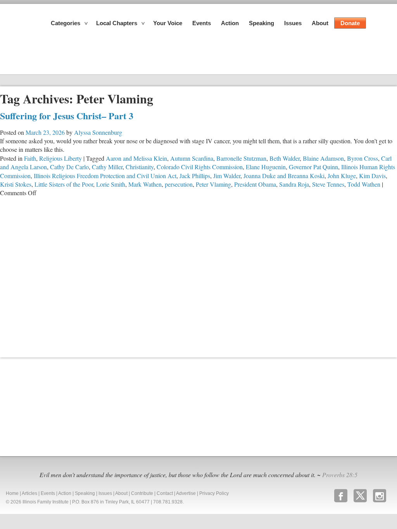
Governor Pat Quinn (313, 167)
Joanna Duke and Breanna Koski (284, 176)
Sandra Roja (294, 184)
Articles (29, 493)
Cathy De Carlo (69, 167)
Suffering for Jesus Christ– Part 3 (66, 115)
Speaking (261, 23)
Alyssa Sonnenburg (98, 132)
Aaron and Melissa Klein (136, 158)
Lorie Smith (110, 184)
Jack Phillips (195, 176)
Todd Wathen (363, 184)
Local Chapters (116, 23)
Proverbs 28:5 (339, 475)
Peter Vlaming (213, 184)
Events (201, 23)
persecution (179, 184)
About (320, 23)
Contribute (142, 493)
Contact (165, 493)
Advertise (186, 493)
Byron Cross (362, 158)
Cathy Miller (107, 167)
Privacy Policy (214, 493)
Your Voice (167, 23)
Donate (350, 23)
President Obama (255, 184)
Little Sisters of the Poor (64, 184)
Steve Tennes (328, 184)
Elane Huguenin (266, 167)
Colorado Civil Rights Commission (200, 167)
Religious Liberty (60, 158)
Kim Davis (372, 176)
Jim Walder (226, 176)
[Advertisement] (58, 405)
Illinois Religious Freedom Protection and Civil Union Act (105, 176)
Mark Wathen (145, 184)
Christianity (140, 167)
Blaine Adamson (323, 158)
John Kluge (342, 176)
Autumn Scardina (191, 158)
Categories (65, 23)
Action (230, 23)
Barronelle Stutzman (241, 158)
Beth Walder (284, 158)
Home (12, 493)
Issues (293, 23)
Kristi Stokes (15, 184)
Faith (30, 158)
